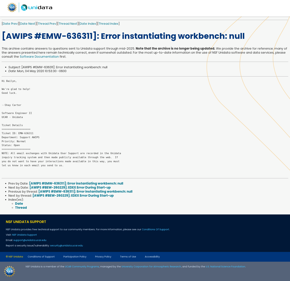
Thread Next (68, 24)
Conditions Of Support (155, 229)
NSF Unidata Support (24, 234)
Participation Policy (74, 256)
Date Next (27, 24)
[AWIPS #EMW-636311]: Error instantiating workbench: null (76, 183)
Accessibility (152, 256)
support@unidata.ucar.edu (29, 240)
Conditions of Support (41, 256)
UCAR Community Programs (82, 266)
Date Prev (10, 24)
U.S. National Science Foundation (225, 266)
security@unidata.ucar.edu (66, 245)
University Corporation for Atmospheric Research (151, 266)
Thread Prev (47, 24)
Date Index (88, 24)
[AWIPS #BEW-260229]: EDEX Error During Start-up (70, 187)
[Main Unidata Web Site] (30, 12)
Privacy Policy (103, 256)
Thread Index (108, 24)
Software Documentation (39, 56)
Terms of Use (128, 256)
